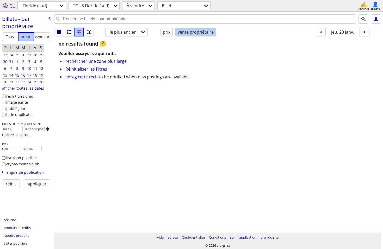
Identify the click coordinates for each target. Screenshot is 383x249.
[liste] (59, 32)
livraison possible (21, 157)
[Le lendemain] (364, 32)
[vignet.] (69, 32)
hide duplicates (19, 114)
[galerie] (79, 32)
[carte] (89, 32)
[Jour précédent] (321, 32)
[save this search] (376, 19)
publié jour (16, 108)
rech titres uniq (19, 96)
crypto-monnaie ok (22, 163)
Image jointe (17, 102)
